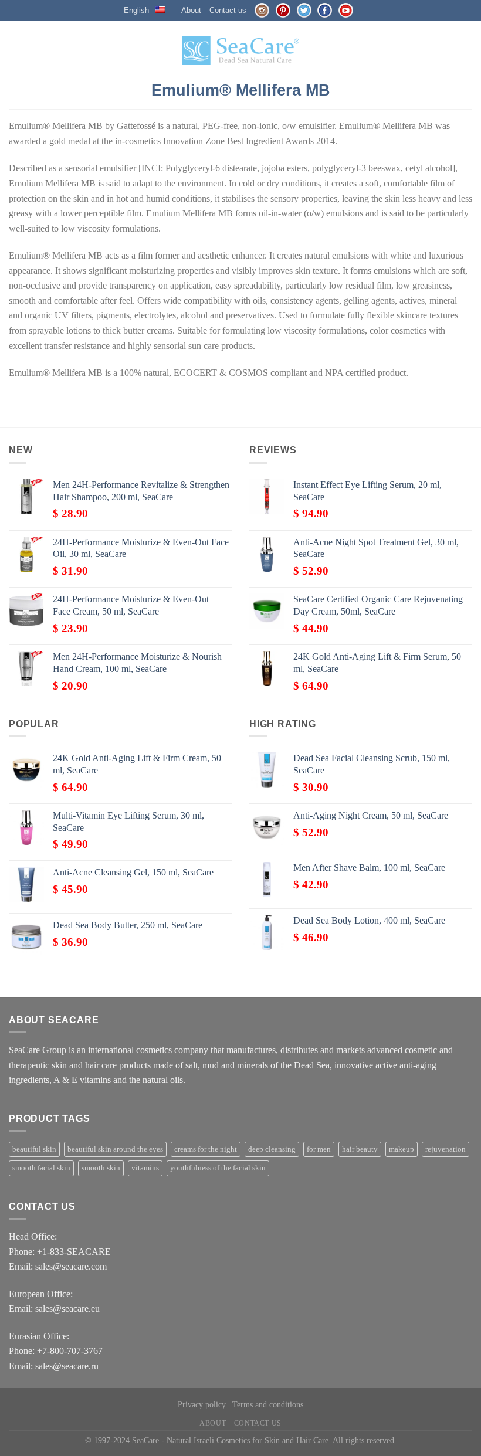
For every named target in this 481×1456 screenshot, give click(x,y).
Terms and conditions (267, 1404)
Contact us (227, 10)
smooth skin (101, 1168)
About (191, 10)
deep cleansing (272, 1149)
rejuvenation (445, 1149)
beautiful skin (34, 1149)
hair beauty (360, 1149)
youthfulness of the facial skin (218, 1168)
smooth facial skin (41, 1168)
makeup (401, 1149)
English (136, 10)
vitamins (145, 1168)
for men (319, 1149)
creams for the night (205, 1149)
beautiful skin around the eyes (115, 1149)
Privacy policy (202, 1404)
